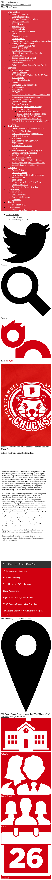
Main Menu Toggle (9, 7)
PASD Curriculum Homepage (24, 210)
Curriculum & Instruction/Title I (25, 85)
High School (17, 217)
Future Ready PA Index (22, 50)
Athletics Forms (18, 177)
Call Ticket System (20, 136)
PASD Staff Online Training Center (27, 160)
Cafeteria (15, 82)
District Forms (18, 55)
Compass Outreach (20, 104)
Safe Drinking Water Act (22, 99)
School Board (17, 24)
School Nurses (18, 77)
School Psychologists (21, 80)
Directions (16, 34)
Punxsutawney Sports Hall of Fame (27, 182)
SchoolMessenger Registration (24, 153)
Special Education (19, 73)
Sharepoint (16, 138)
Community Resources (21, 197)
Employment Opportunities (23, 43)
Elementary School (20, 219)
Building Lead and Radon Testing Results (29, 65)
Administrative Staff (20, 22)
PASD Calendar (18, 29)
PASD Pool (17, 192)
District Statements (19, 36)
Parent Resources (19, 195)
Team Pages (17, 180)
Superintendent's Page (21, 17)
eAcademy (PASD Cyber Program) (27, 150)
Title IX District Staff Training (29, 116)
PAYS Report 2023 (20, 48)
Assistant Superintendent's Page (25, 19)
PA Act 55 (16, 92)
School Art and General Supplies (25, 165)
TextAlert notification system (12, 526)
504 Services (17, 90)
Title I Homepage (19, 205)
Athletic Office (18, 170)
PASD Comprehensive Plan (23, 46)
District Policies (18, 38)
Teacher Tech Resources (22, 145)
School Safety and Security (12, 447)
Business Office (18, 26)
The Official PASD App (22, 155)
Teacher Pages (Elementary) (23, 60)
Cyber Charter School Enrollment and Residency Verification (28, 130)
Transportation (18, 87)
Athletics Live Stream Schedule (25, 187)
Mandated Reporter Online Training (27, 106)
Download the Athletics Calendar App (28, 175)
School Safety (17, 63)
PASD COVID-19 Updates (23, 31)
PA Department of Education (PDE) (27, 118)
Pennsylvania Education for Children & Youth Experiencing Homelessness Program (31, 95)
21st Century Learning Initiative (25, 141)
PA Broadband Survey (21, 158)
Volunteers (16, 199)
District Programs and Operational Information (31, 41)
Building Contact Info (21, 14)
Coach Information (20, 184)
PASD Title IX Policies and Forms (31, 114)
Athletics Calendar (19, 172)
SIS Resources (18, 143)
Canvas (15, 148)
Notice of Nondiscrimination (29, 111)
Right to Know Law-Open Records (27, 53)
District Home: (12, 214)
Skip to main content (9, 2)
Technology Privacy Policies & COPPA (28, 162)
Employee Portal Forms (22, 102)
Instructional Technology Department (27, 133)
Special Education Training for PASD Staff (30, 75)
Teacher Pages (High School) (24, 58)
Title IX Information (20, 109)
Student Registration (20, 70)
